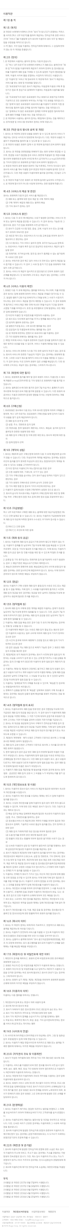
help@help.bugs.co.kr (34, 1220)
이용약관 (6, 1211)
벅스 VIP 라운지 (9, 4)
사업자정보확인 (38, 1211)
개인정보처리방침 (20, 1211)
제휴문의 (52, 1211)
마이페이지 (57, 4)
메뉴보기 (64, 4)
